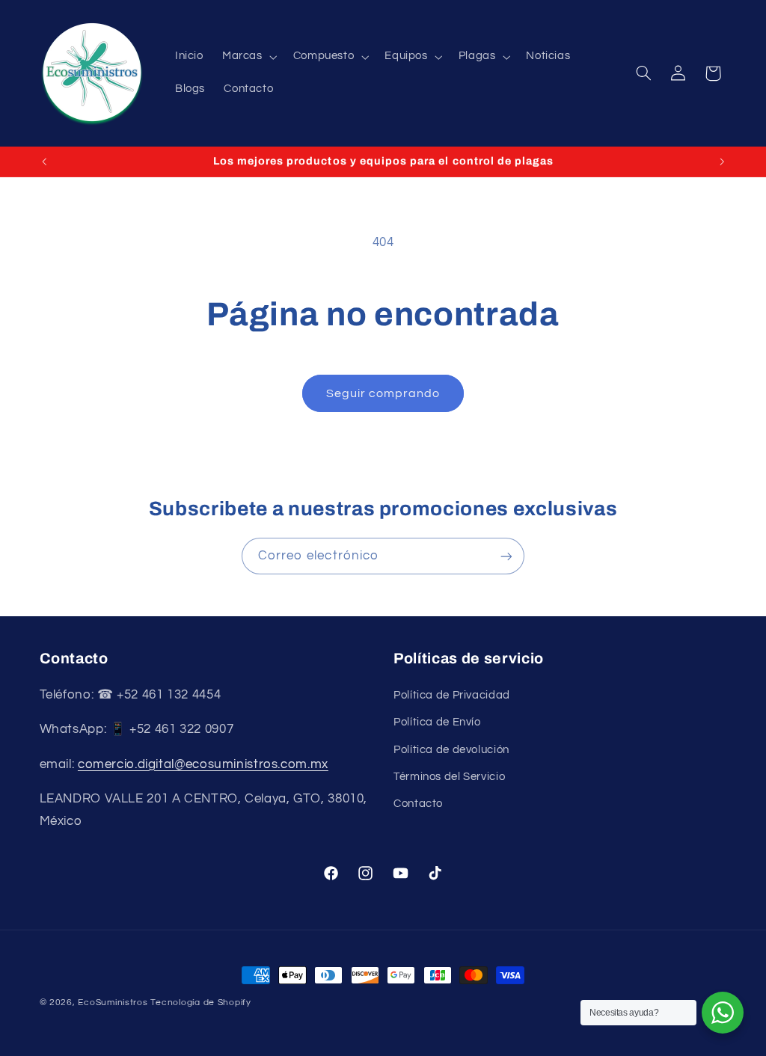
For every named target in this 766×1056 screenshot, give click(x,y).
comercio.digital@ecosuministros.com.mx (203, 764)
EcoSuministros (112, 1002)
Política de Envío (437, 722)
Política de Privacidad (451, 695)
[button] (248, 56)
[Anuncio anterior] (44, 161)
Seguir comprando (383, 393)
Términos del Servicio (449, 776)
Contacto (418, 803)
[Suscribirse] (506, 556)
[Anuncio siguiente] (721, 161)
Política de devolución (451, 749)
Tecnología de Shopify (200, 1002)
